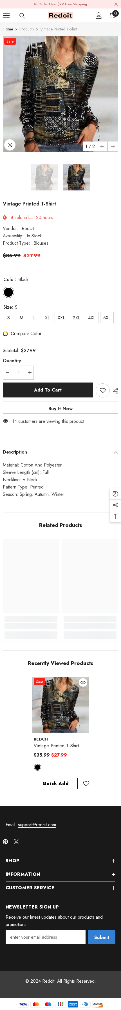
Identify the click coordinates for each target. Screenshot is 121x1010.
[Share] (114, 390)
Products (26, 29)
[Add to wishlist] (103, 390)
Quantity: (12, 360)
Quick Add (55, 783)
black (37, 767)
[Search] (22, 15)
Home (8, 29)
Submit (101, 937)
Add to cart (48, 390)
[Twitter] (16, 841)
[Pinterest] (5, 841)
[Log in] (99, 15)
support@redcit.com (37, 824)
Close (116, 4)
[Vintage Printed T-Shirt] (60, 705)
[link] (31, 626)
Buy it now (60, 408)
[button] (102, 146)
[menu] (6, 15)
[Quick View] (83, 682)
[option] (60, 94)
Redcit (28, 228)
